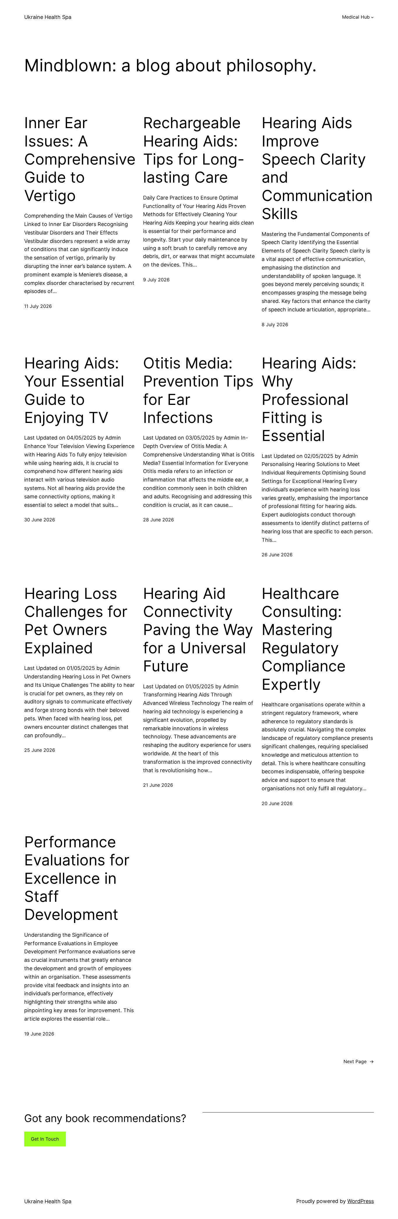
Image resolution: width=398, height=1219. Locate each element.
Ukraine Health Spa (47, 17)
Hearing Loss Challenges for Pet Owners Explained (75, 621)
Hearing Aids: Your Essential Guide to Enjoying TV (74, 390)
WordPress (360, 1201)
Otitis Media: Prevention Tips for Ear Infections (198, 390)
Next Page (359, 1061)
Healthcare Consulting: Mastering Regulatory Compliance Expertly (304, 639)
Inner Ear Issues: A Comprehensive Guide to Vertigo (79, 159)
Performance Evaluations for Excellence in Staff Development (76, 878)
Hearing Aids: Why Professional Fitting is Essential (309, 399)
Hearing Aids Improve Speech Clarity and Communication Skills (317, 168)
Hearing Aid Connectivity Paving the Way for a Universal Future (198, 630)
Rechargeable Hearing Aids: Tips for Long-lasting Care (193, 150)
